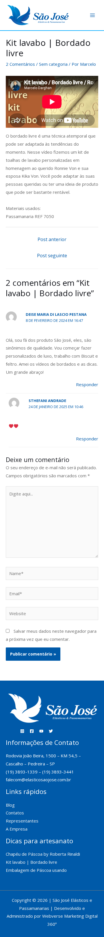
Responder (87, 384)
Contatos (15, 813)
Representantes (22, 821)
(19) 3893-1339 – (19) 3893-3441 (40, 772)
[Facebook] (32, 731)
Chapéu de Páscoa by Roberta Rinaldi (43, 854)
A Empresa (16, 829)
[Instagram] (22, 731)
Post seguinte (52, 255)
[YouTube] (41, 731)
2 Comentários (20, 64)
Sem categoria (53, 64)
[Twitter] (51, 731)
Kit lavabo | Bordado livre (31, 862)
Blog (10, 805)
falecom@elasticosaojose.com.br (38, 779)
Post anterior (52, 239)
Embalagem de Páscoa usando (37, 870)
